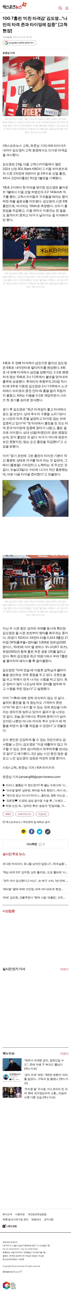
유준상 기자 (9, 52)
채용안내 (36, 1219)
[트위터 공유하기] (39, 831)
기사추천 (35, 844)
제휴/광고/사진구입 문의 (15, 1219)
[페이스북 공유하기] (31, 831)
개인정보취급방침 (37, 1214)
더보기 (64, 969)
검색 (60, 8)
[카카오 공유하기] (23, 831)
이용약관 (19, 1214)
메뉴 (66, 8)
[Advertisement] (28, 1021)
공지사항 (48, 1219)
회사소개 (7, 1214)
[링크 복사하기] (47, 831)
